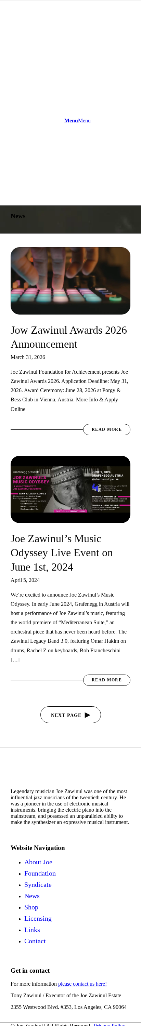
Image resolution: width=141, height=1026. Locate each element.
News (32, 896)
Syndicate (38, 884)
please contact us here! (82, 984)
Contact (35, 941)
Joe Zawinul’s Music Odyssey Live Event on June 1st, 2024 (62, 552)
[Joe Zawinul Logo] (62, 97)
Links (32, 929)
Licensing (38, 918)
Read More (107, 429)
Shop (31, 907)
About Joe (38, 862)
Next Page (66, 715)
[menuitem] (77, 121)
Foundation (40, 873)
